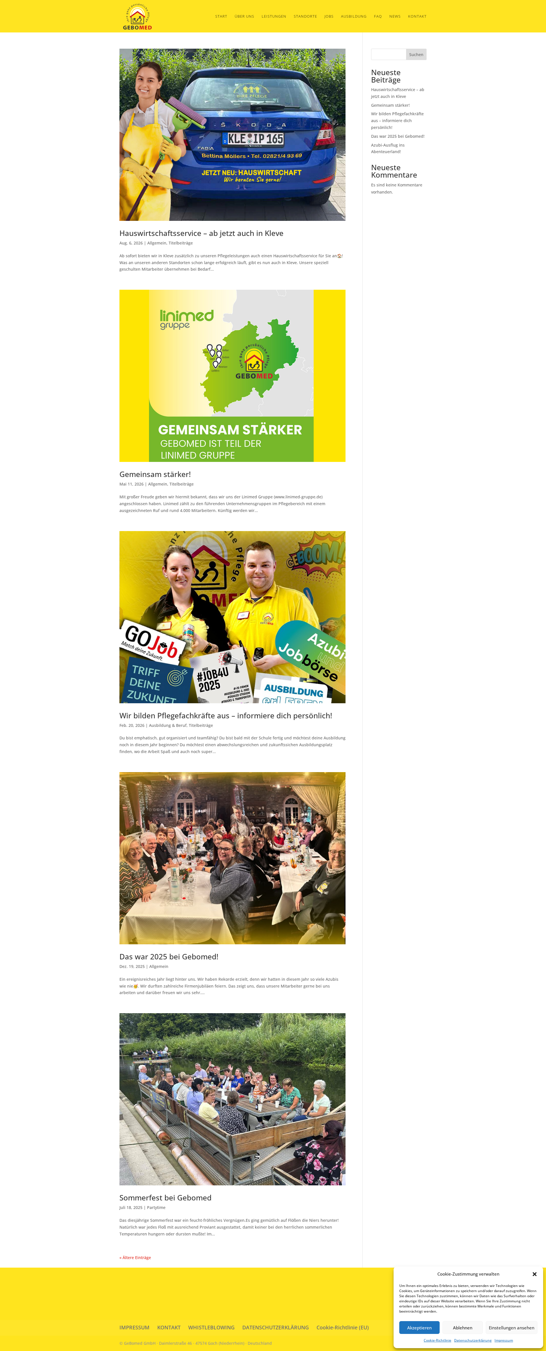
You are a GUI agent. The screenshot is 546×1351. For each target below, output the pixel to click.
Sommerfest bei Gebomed (165, 1197)
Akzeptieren (419, 1328)
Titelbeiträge (181, 243)
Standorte (305, 16)
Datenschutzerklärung (473, 1340)
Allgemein (156, 243)
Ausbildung (354, 16)
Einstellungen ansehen (511, 1328)
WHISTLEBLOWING (211, 1327)
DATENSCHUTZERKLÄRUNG (275, 1327)
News (395, 16)
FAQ (378, 16)
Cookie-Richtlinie (437, 1340)
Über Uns (244, 16)
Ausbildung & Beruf (168, 725)
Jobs (329, 16)
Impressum (504, 1340)
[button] (534, 1274)
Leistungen (274, 16)
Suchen (416, 54)
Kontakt (417, 16)
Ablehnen (462, 1328)
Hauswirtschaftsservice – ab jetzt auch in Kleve (201, 233)
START (221, 16)
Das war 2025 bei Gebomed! (168, 956)
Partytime (156, 1207)
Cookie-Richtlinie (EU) (343, 1327)
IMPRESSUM (134, 1327)
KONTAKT (169, 1327)
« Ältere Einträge (135, 1257)
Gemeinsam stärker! (155, 474)
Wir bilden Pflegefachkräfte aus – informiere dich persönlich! (225, 715)
